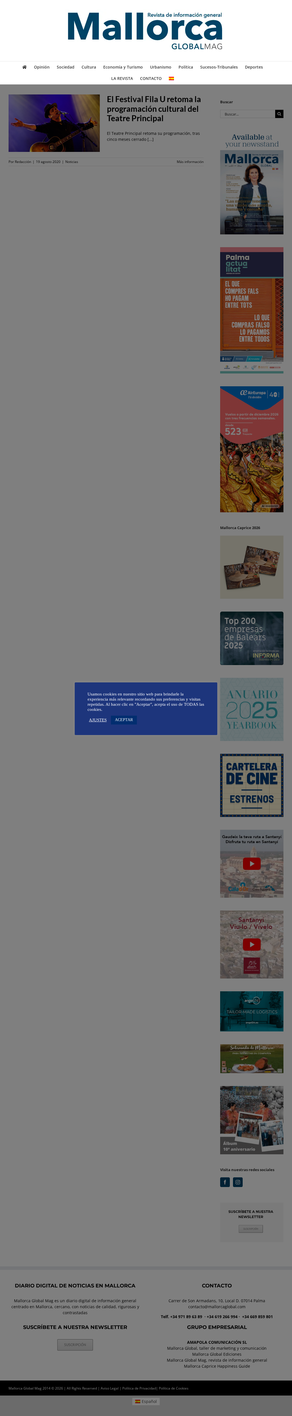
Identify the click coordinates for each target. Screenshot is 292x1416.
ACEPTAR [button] (124, 720)
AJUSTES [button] (98, 720)
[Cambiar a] (171, 78)
